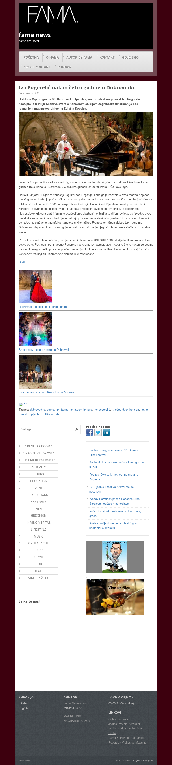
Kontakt (107, 57)
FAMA (128, 760)
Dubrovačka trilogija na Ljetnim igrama (43, 306)
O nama (52, 57)
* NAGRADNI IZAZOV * (38, 453)
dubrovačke (37, 409)
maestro (24, 414)
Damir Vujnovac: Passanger (126, 737)
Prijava (64, 66)
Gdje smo (130, 57)
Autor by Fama (79, 57)
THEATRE (38, 571)
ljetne (144, 409)
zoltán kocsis (50, 414)
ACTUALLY (38, 467)
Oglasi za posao (118, 719)
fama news (24, 760)
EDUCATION (38, 481)
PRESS (39, 550)
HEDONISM (39, 515)
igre (89, 409)
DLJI (22, 262)
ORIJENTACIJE (38, 543)
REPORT (39, 557)
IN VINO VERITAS (38, 522)
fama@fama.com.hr (76, 703)
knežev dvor (120, 409)
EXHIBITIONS (38, 495)
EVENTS (39, 488)
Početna (31, 57)
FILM (38, 508)
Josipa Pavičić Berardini (124, 724)
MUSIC (38, 536)
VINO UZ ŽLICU (38, 578)
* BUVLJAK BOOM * (38, 446)
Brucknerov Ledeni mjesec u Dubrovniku (45, 349)
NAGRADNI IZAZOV (77, 720)
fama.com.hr (77, 409)
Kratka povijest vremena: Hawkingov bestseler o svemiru (113, 525)
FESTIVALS (39, 501)
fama (64, 409)
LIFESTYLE (39, 529)
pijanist (35, 414)
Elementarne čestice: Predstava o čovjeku (46, 392)
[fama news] (52, 14)
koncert (134, 409)
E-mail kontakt (37, 66)
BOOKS (39, 474)
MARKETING (72, 716)
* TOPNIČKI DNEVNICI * (38, 460)
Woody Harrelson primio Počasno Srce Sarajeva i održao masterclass (114, 501)
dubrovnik (53, 409)
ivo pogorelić (102, 409)
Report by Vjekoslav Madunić (127, 742)
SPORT (39, 564)
